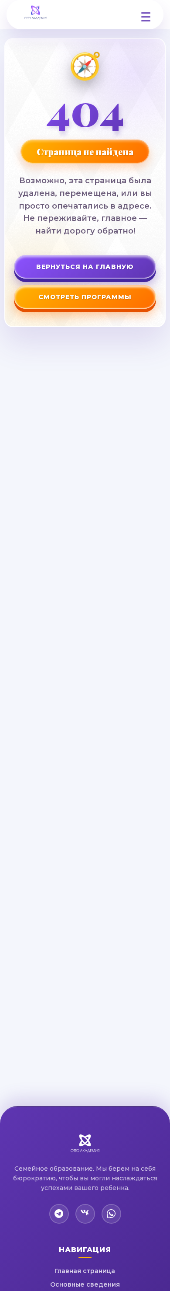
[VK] (85, 1214)
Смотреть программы (85, 297)
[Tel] (111, 1214)
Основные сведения (85, 1284)
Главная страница (85, 1271)
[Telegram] (59, 1214)
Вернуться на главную (85, 267)
